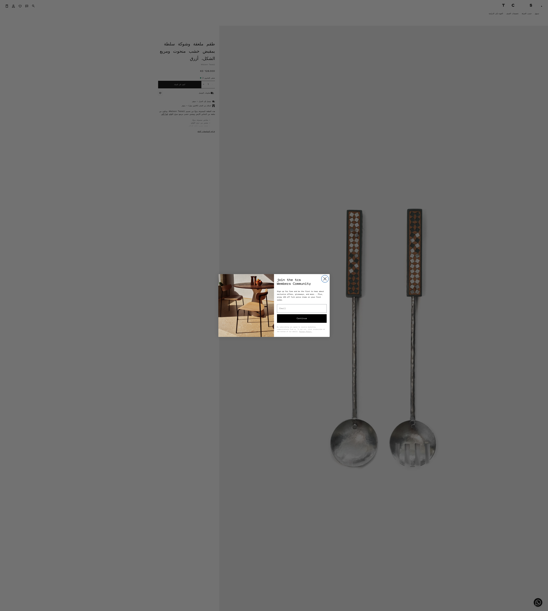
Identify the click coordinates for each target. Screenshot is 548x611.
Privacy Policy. (305, 331)
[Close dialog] (325, 278)
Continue (302, 318)
